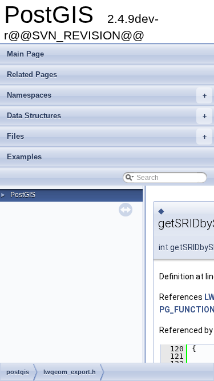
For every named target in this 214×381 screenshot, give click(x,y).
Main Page (25, 54)
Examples (24, 157)
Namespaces (107, 95)
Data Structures (107, 115)
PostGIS (22, 195)
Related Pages (32, 74)
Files (107, 136)
